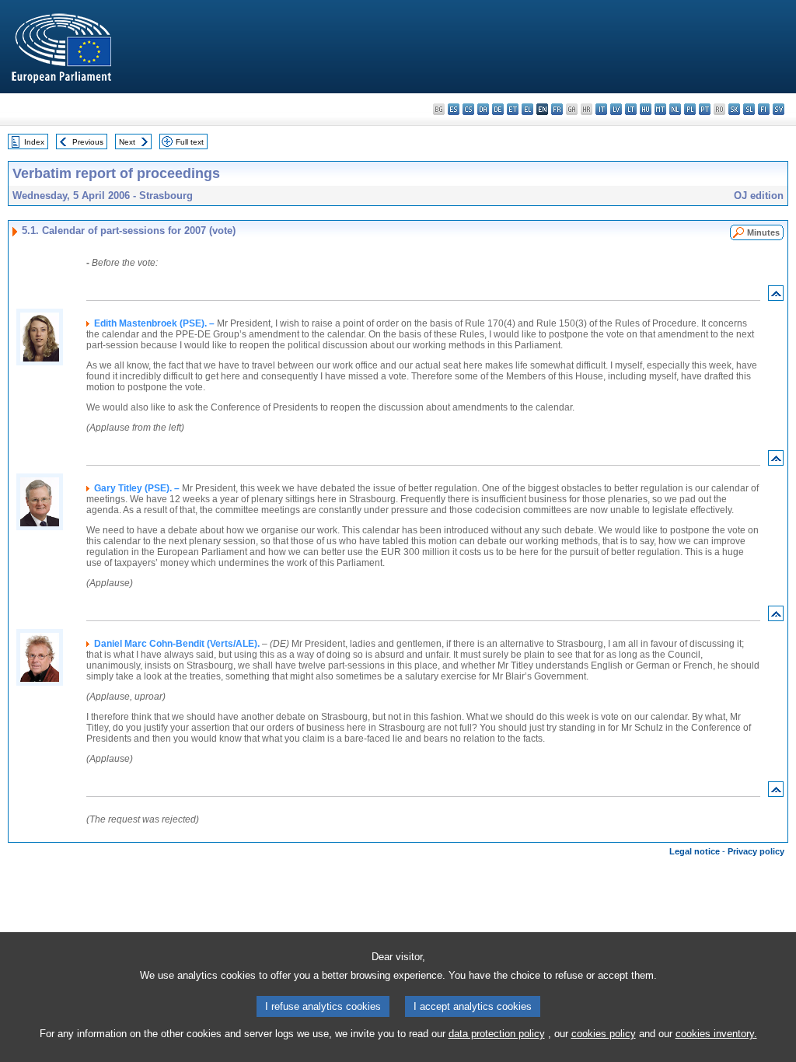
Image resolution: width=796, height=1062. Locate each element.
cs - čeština (468, 109)
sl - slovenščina (749, 109)
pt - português (704, 109)
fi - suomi (764, 109)
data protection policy (497, 1033)
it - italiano (601, 109)
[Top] (776, 296)
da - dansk (483, 109)
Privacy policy (756, 851)
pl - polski (690, 109)
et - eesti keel (512, 109)
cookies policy (603, 1033)
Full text (190, 142)
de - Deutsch (498, 109)
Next (127, 142)
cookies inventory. (716, 1033)
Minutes (763, 232)
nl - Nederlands (675, 109)
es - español (453, 109)
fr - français (557, 109)
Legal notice (694, 851)
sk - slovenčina (734, 109)
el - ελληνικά (527, 109)
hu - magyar (645, 109)
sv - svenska (778, 109)
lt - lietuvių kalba (631, 109)
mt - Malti (660, 109)
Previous (87, 142)
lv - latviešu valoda (616, 109)
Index (34, 142)
